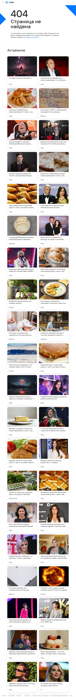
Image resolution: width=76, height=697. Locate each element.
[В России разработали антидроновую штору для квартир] (22, 581)
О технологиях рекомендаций (40, 695)
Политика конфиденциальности (59, 695)
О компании (11, 695)
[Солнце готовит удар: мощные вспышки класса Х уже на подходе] (54, 581)
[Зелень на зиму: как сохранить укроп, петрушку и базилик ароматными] (22, 486)
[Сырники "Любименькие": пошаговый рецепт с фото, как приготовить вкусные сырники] (22, 103)
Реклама (18, 695)
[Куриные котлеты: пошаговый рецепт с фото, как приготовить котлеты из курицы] (22, 454)
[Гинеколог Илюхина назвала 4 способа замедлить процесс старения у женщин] (54, 326)
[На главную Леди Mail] (11, 2)
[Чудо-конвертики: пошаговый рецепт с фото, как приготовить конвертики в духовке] (22, 199)
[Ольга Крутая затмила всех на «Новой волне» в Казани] (54, 199)
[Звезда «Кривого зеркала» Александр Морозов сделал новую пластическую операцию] (22, 135)
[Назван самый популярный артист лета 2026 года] (54, 613)
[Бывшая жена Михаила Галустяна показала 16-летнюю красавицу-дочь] (54, 135)
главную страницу (32, 37)
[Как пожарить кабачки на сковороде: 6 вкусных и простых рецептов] (54, 294)
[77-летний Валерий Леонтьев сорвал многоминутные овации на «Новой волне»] (54, 422)
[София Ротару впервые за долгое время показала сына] (54, 390)
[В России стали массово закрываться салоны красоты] (22, 326)
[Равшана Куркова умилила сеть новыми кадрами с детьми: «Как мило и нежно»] (54, 517)
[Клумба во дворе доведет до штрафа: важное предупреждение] (22, 294)
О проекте (27, 695)
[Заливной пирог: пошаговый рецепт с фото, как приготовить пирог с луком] (54, 358)
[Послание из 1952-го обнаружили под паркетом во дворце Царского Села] (54, 103)
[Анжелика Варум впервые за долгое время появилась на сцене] (22, 613)
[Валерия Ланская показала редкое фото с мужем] (54, 454)
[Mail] (7, 2)
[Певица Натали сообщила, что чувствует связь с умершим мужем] (22, 549)
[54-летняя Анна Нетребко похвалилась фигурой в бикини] (22, 517)
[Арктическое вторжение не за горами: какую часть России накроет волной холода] (22, 358)
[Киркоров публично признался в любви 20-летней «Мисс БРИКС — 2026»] (22, 262)
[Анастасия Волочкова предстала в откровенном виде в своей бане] (54, 549)
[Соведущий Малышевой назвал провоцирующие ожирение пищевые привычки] (22, 231)
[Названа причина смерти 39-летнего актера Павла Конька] (22, 167)
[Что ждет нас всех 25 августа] (22, 71)
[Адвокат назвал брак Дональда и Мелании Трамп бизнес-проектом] (22, 645)
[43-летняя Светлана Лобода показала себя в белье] (54, 677)
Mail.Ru (4, 695)
